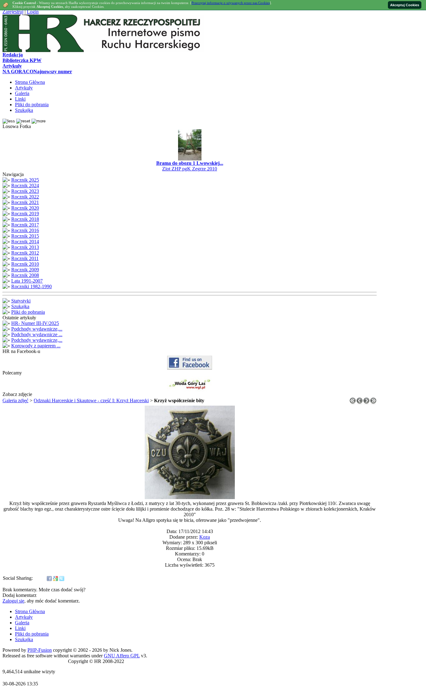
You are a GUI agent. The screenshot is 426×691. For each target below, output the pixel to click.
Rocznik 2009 (25, 269)
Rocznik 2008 (25, 275)
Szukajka (20, 306)
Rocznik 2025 (25, 180)
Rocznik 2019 (25, 213)
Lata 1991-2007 (27, 281)
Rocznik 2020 (25, 208)
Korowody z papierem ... (36, 345)
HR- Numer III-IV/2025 (35, 323)
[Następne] (366, 402)
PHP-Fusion (39, 650)
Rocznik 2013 (25, 247)
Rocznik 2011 (25, 258)
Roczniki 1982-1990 (31, 286)
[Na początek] (352, 402)
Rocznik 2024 (25, 185)
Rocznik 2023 (25, 191)
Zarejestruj (12, 11)
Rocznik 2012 (25, 252)
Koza (204, 537)
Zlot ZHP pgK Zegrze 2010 (189, 168)
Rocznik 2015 (25, 236)
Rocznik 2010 (25, 264)
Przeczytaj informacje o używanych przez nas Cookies (230, 3)
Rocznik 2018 (25, 219)
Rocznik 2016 (25, 230)
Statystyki (21, 300)
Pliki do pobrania (28, 312)
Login (33, 11)
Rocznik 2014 (25, 241)
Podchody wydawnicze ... (36, 334)
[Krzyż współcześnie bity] (190, 497)
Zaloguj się (13, 600)
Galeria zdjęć (15, 400)
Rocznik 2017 (25, 224)
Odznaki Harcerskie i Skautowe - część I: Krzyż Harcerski (91, 400)
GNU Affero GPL (122, 655)
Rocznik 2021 (25, 202)
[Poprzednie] (359, 402)
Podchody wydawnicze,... (36, 328)
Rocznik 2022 (25, 196)
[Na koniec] (373, 402)
